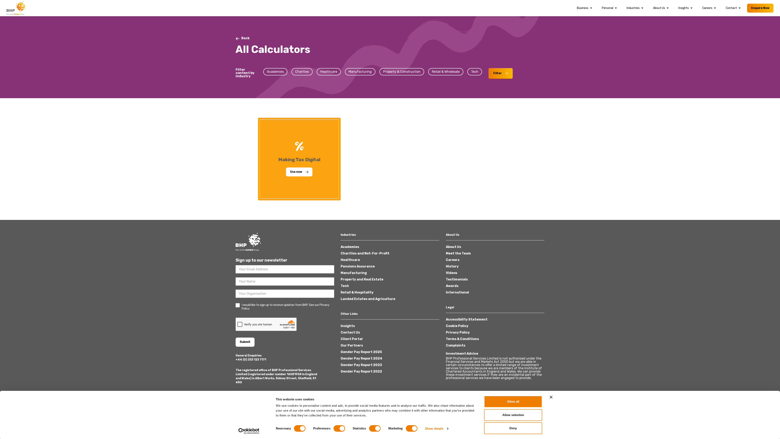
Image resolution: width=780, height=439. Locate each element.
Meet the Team (458, 253)
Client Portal (352, 339)
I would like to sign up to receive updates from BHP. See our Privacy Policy (285, 306)
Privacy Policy (458, 332)
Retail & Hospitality (357, 292)
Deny (513, 428)
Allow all (513, 401)
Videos (451, 273)
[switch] (339, 428)
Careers (707, 8)
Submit (245, 342)
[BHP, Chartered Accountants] (16, 8)
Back (245, 38)
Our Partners (352, 345)
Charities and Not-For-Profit (365, 253)
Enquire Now (760, 8)
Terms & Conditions (462, 339)
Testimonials (457, 279)
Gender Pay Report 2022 (361, 371)
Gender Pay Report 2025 (361, 352)
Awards (452, 286)
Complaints (455, 345)
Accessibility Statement (467, 319)
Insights (683, 8)
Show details (434, 428)
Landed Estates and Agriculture (368, 299)
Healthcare (350, 260)
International (457, 292)
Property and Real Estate (362, 279)
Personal (607, 8)
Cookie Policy (457, 326)
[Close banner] (551, 397)
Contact (731, 8)
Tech (345, 286)
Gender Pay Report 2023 (361, 365)
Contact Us (350, 332)
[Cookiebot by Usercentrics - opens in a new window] (249, 431)
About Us (659, 8)
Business (582, 8)
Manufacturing (354, 273)
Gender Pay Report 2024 (361, 358)
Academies (350, 247)
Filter (497, 73)
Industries (633, 8)
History (452, 266)
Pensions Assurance (358, 266)
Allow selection (513, 415)
